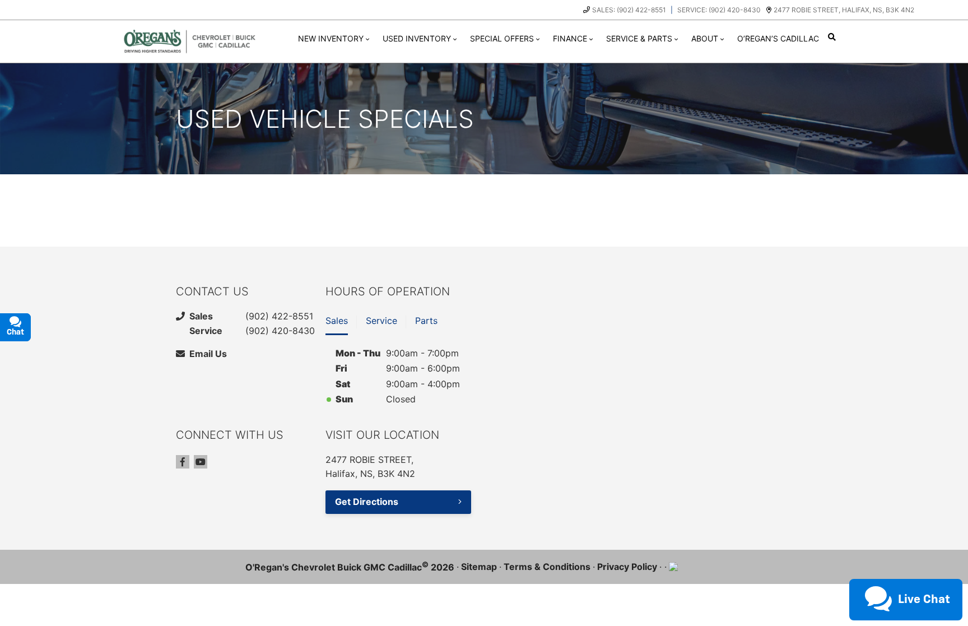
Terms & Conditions (547, 566)
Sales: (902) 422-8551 (629, 10)
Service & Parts (639, 38)
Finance (570, 38)
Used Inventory (417, 38)
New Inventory (331, 38)
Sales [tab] (336, 320)
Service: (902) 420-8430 (719, 10)
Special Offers (502, 38)
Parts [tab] (426, 320)
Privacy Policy (627, 566)
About (704, 38)
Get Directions (366, 501)
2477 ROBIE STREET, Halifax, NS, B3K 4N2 (844, 10)
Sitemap (479, 566)
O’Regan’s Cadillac (778, 38)
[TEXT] (861, 578)
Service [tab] (381, 320)
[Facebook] (182, 462)
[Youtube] (200, 462)
